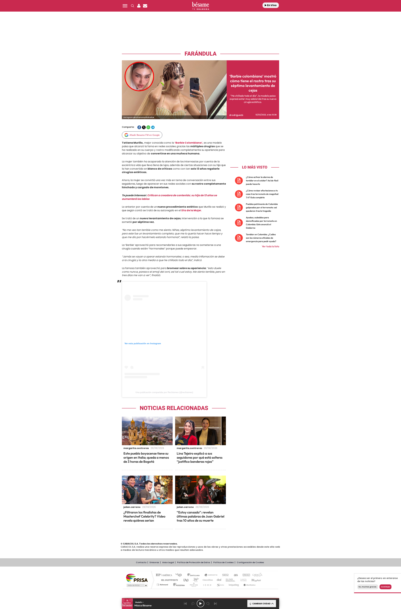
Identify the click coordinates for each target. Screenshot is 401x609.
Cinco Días (207, 580)
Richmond (162, 585)
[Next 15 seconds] (208, 603)
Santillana (194, 575)
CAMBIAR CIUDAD (261, 603)
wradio (195, 580)
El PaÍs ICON (207, 585)
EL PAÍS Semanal (230, 580)
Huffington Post (168, 580)
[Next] (215, 603)
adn (245, 575)
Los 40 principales (180, 575)
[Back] (185, 603)
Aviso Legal (168, 562)
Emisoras (154, 562)
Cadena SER (224, 575)
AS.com (234, 575)
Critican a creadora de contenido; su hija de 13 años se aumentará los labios (169, 197)
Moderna (178, 585)
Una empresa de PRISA (137, 577)
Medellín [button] (139, 602)
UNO (186, 580)
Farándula (200, 54)
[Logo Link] (200, 6)
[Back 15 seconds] (193, 603)
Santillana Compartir (211, 575)
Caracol (256, 575)
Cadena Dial (219, 580)
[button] (125, 6)
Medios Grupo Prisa (137, 585)
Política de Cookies (223, 562)
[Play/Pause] (200, 603)
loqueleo (234, 585)
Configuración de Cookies (250, 562)
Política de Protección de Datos (193, 562)
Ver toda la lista (270, 246)
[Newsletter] (145, 6)
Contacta (141, 562)
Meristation (249, 585)
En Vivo (272, 5)
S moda (220, 585)
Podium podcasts (193, 585)
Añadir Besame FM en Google (145, 135)
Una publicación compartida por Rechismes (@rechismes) (164, 392)
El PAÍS (164, 575)
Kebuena (253, 580)
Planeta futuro (242, 580)
